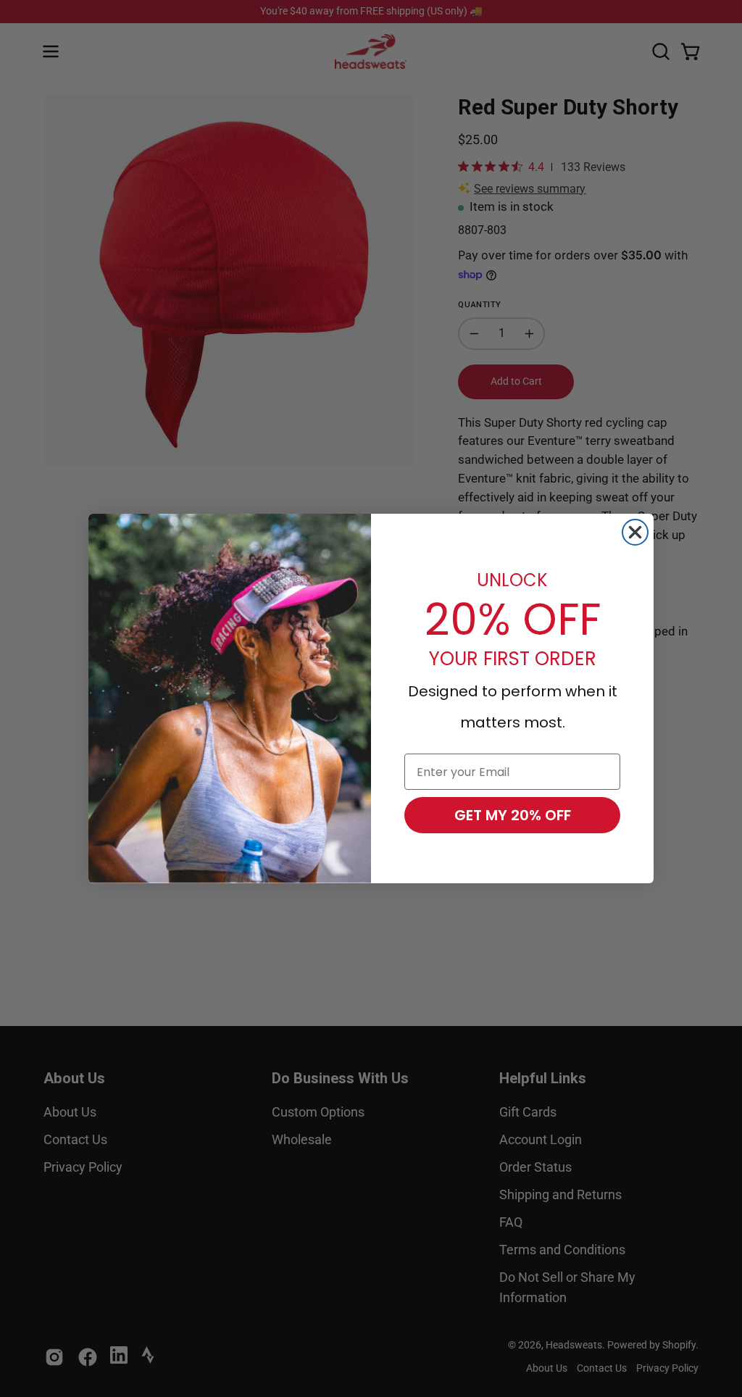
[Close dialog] (635, 532)
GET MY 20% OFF (512, 815)
